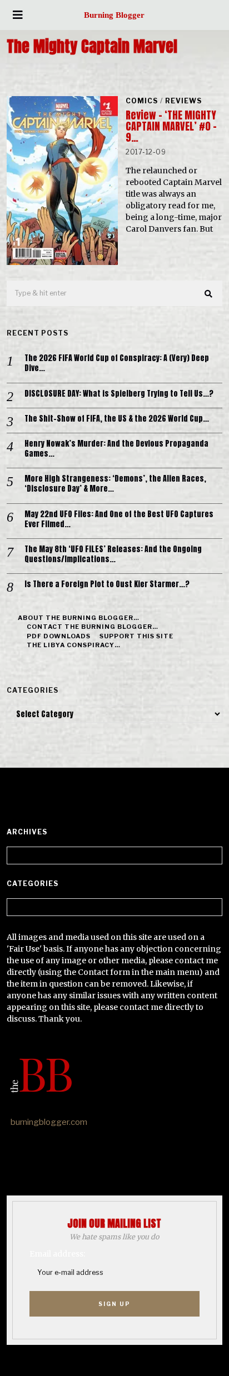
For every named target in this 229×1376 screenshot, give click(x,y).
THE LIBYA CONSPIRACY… (74, 645)
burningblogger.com (49, 1122)
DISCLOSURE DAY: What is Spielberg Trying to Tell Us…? (118, 394)
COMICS (142, 101)
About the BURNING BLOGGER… (79, 618)
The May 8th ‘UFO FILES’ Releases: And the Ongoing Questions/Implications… (113, 554)
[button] (209, 294)
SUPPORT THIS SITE (136, 636)
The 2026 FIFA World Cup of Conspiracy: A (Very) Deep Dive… (116, 363)
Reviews (183, 101)
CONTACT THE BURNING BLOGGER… (92, 627)
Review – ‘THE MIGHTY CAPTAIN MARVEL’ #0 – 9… (171, 126)
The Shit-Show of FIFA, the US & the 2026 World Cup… (116, 419)
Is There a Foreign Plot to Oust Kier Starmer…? (107, 584)
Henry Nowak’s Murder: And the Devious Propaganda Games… (116, 449)
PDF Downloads (59, 636)
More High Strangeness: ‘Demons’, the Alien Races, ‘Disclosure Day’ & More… (115, 484)
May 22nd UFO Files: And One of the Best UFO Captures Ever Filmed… (118, 519)
